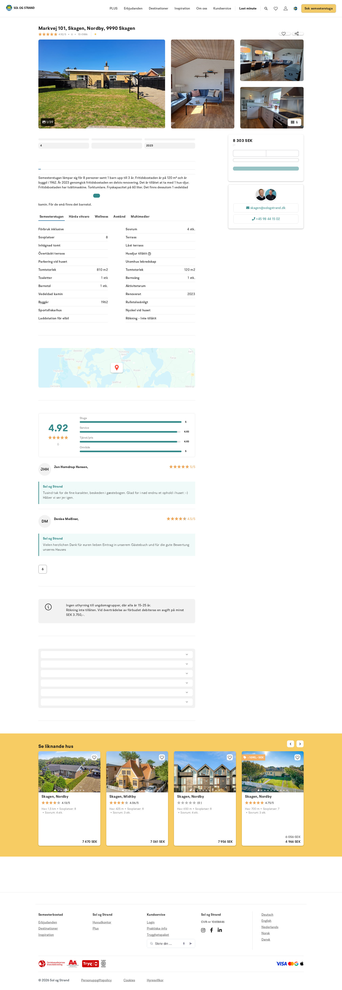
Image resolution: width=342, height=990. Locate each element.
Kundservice (222, 8)
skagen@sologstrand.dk (268, 208)
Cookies (129, 980)
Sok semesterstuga (319, 8)
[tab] (55, 790)
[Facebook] (211, 930)
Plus (96, 928)
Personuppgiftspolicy (96, 980)
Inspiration (182, 8)
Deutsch (267, 915)
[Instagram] (203, 930)
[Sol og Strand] (20, 8)
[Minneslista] (276, 8)
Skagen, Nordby (55, 796)
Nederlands (269, 927)
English (266, 921)
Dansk (265, 939)
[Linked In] (220, 930)
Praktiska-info (157, 928)
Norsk (265, 933)
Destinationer (158, 8)
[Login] (285, 8)
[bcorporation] (104, 966)
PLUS (114, 8)
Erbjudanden (133, 8)
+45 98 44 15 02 (268, 219)
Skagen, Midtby (122, 796)
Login (151, 922)
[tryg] (91, 966)
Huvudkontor (102, 922)
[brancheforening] (52, 966)
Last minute (247, 8)
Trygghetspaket (158, 935)
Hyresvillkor (155, 980)
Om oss (201, 8)
